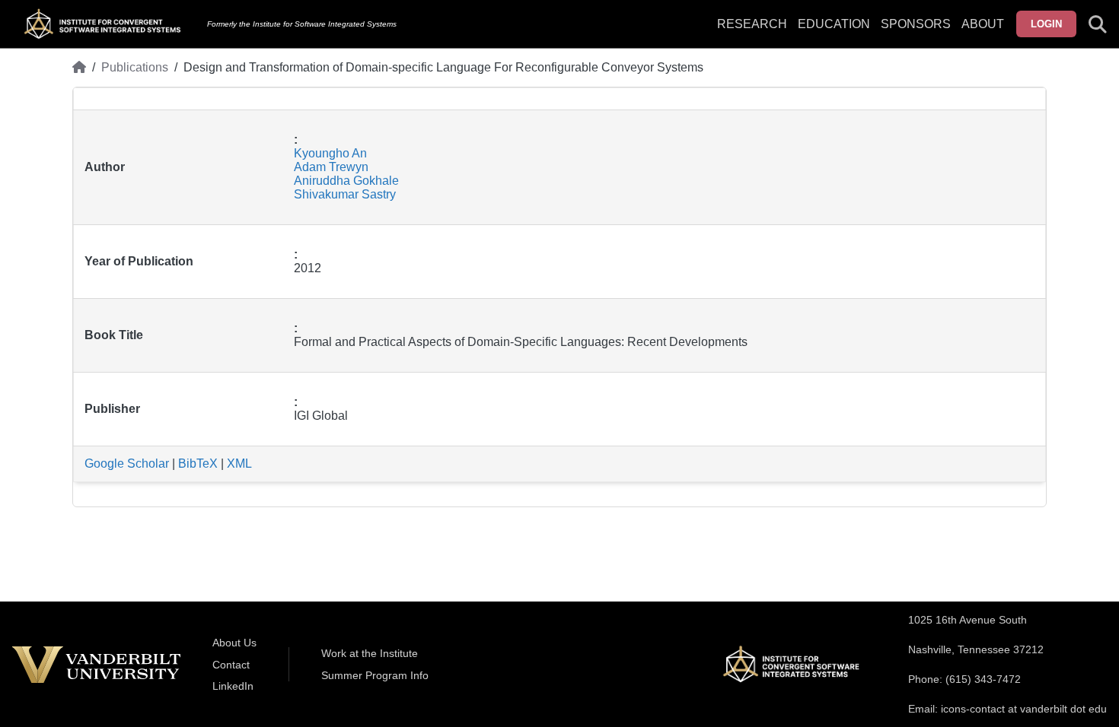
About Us (234, 643)
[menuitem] (916, 33)
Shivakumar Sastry (345, 194)
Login (1046, 24)
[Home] (79, 68)
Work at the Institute (369, 653)
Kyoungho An (330, 153)
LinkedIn (232, 686)
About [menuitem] (982, 23)
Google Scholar (126, 463)
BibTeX (198, 463)
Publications (134, 67)
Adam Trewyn (331, 166)
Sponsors (916, 23)
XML (239, 463)
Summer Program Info (375, 675)
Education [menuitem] (834, 23)
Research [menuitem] (752, 23)
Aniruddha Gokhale (346, 180)
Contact (231, 665)
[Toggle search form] (1098, 24)
